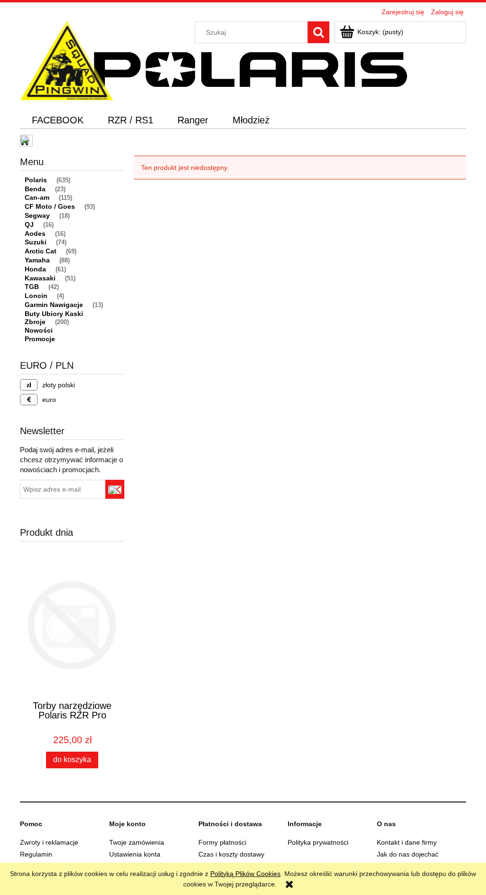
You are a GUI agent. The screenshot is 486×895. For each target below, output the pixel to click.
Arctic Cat (40, 251)
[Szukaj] (318, 32)
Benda (35, 189)
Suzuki (36, 242)
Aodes (35, 233)
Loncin (36, 295)
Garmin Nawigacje (54, 304)
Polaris (36, 180)
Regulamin (36, 854)
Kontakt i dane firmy (407, 842)
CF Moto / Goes (50, 206)
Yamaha (37, 260)
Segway (37, 215)
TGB (32, 286)
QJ (29, 224)
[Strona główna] (66, 59)
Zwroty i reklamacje (49, 842)
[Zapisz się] (114, 489)
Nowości (39, 330)
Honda (35, 269)
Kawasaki (40, 278)
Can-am (37, 197)
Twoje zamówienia (136, 842)
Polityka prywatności (318, 842)
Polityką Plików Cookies (245, 873)
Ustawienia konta (134, 854)
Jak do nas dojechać (408, 854)
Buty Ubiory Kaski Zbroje (54, 318)
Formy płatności (222, 842)
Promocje (40, 339)
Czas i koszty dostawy (231, 854)
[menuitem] (58, 120)
